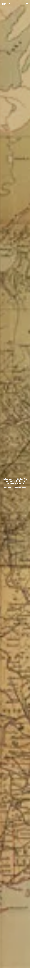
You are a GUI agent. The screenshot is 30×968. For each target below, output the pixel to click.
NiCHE (6, 4)
